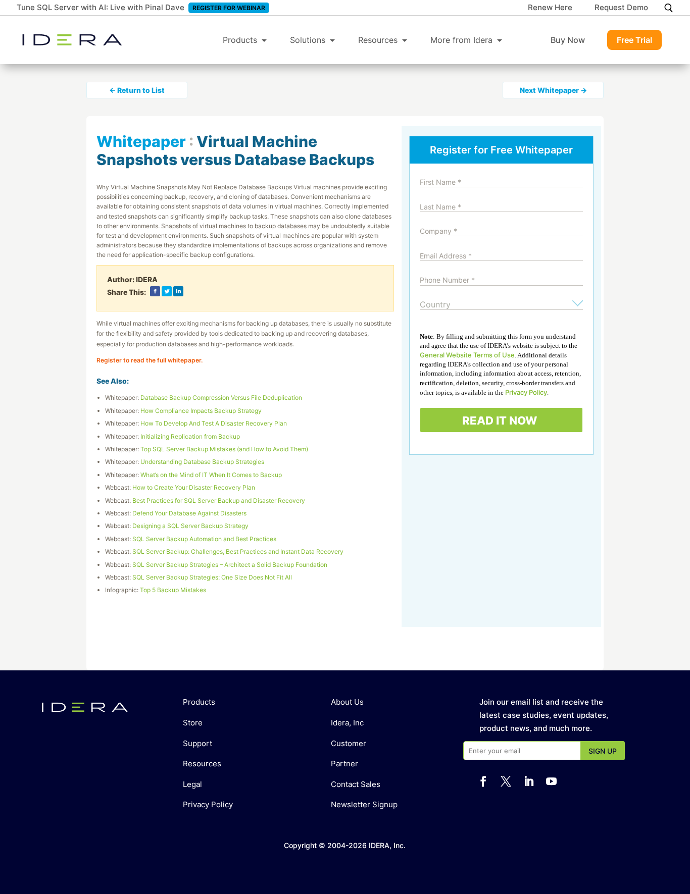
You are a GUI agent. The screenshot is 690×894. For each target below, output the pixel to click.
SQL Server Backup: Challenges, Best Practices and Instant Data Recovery (237, 551)
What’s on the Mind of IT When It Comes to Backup (211, 475)
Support (197, 743)
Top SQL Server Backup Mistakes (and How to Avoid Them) (224, 449)
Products (240, 40)
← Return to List (137, 90)
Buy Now (568, 40)
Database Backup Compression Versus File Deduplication (221, 397)
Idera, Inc (347, 722)
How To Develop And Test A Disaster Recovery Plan (213, 423)
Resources (378, 40)
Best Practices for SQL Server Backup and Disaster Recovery (218, 500)
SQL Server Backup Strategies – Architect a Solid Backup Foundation (229, 564)
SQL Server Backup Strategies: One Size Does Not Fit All (212, 577)
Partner (344, 763)
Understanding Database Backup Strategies (202, 461)
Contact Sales (355, 784)
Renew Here (550, 8)
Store (193, 722)
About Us (347, 702)
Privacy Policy (526, 392)
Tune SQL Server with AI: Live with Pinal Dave (100, 7)
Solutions (307, 40)
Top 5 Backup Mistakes (173, 590)
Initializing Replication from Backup (190, 436)
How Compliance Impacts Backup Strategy (201, 410)
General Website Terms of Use (467, 355)
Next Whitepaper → (553, 90)
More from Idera (461, 40)
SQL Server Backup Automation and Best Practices (204, 539)
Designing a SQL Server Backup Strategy (190, 526)
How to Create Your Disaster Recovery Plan (193, 487)
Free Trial (634, 40)
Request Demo (621, 8)
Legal (192, 784)
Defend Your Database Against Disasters (189, 513)
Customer (348, 743)
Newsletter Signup (364, 804)
